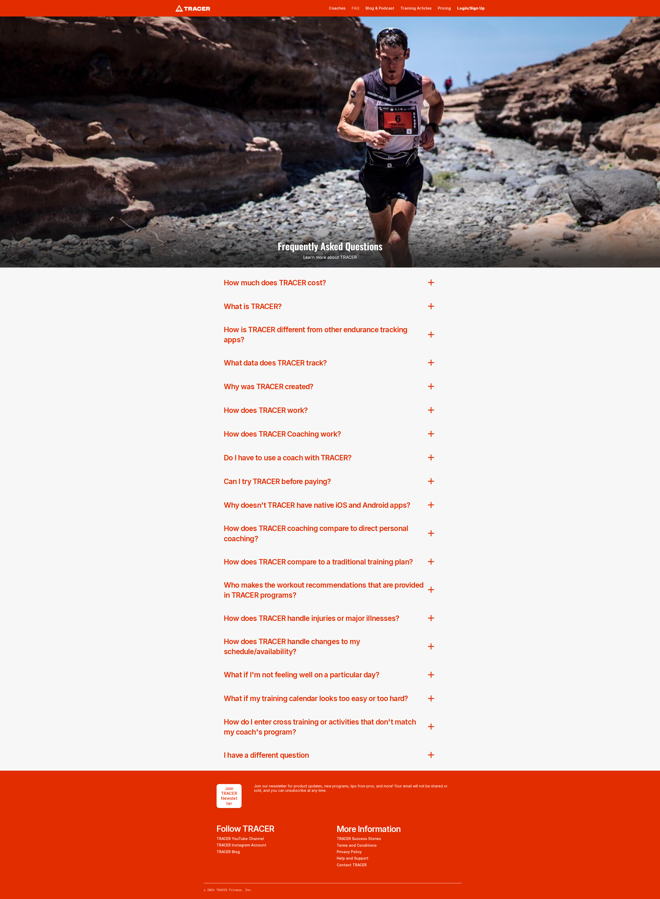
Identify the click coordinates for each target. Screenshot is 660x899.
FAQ (355, 8)
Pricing (444, 8)
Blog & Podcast (380, 8)
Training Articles (416, 8)
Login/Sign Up (471, 8)
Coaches (337, 8)
